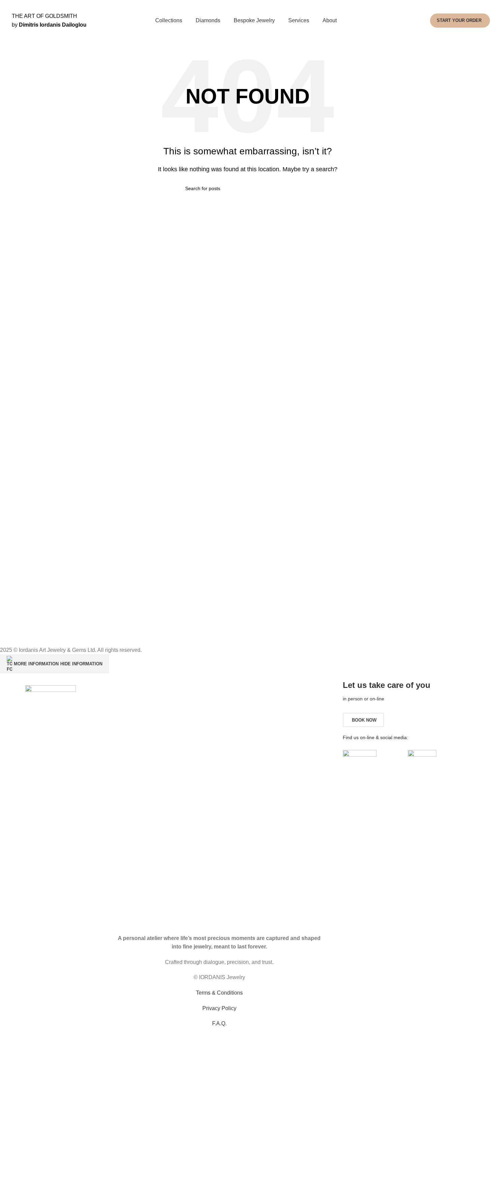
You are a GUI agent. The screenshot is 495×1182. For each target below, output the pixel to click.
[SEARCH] (307, 188)
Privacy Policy (219, 1008)
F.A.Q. (219, 1023)
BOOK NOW (364, 720)
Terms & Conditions (219, 993)
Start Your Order (459, 20)
